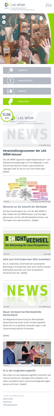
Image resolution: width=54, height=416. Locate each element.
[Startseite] (18, 8)
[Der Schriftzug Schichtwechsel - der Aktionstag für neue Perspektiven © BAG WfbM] (27, 241)
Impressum (7, 402)
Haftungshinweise (10, 405)
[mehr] (6, 172)
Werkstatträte (25, 81)
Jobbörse (23, 70)
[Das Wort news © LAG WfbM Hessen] (27, 294)
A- (4, 22)
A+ (4, 17)
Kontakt (22, 91)
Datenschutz (8, 399)
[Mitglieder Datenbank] (27, 101)
